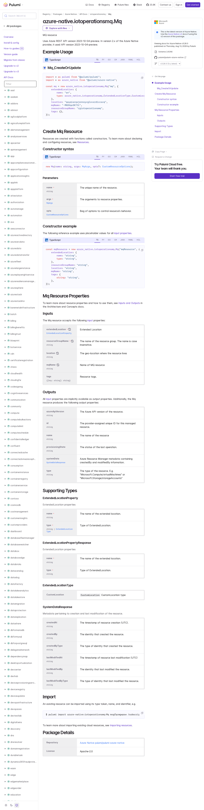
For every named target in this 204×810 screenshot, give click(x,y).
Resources (83, 142)
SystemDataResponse (55, 462)
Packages (57, 14)
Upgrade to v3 (11, 71)
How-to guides (13, 48)
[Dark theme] (11, 805)
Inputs (160, 115)
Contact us (165, 4)
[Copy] (142, 77)
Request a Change (163, 157)
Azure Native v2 (175, 34)
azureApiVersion (55, 411)
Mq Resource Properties (167, 109)
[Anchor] (124, 20)
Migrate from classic (14, 60)
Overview (8, 37)
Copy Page (160, 151)
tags (48, 376)
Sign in (179, 4)
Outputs (161, 120)
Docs (91, 4)
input (90, 320)
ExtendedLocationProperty (59, 333)
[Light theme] (6, 805)
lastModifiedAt (54, 657)
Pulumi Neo (123, 4)
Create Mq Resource (165, 93)
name (49, 435)
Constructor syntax (167, 99)
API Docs (8, 77)
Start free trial (177, 175)
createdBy (51, 634)
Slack (139, 4)
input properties (122, 233)
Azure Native (71, 14)
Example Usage (163, 83)
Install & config (11, 42)
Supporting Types (164, 126)
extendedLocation (56, 329)
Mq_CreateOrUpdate (167, 88)
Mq (109, 14)
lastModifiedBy (54, 669)
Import (158, 131)
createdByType (54, 645)
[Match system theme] (16, 805)
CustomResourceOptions (116, 166)
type (48, 470)
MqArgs (86, 166)
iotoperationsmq (98, 14)
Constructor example (167, 104)
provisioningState (55, 447)
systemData (52, 458)
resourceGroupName (57, 341)
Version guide (11, 54)
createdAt (51, 622)
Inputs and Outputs (129, 303)
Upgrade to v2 (11, 65)
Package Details (163, 136)
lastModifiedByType (57, 681)
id (47, 423)
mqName (51, 365)
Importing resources (121, 725)
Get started (193, 4)
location (50, 353)
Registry (106, 4)
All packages (14, 26)
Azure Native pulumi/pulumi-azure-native (102, 742)
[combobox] (19, 16)
